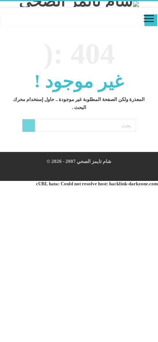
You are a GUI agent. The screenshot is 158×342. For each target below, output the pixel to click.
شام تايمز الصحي (93, 161)
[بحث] (28, 125)
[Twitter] (81, 170)
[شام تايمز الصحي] (79, 4)
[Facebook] (88, 170)
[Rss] (95, 170)
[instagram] (74, 170)
